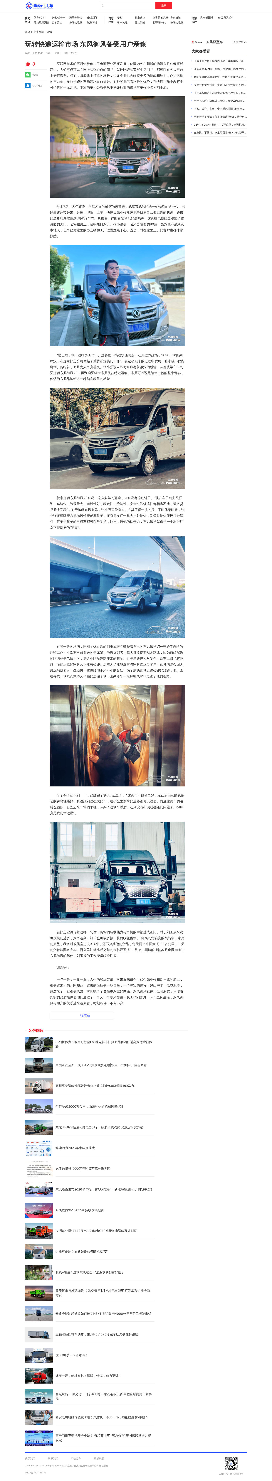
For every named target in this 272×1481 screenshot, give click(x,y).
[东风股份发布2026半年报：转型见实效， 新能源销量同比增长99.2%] (39, 1189)
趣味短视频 (75, 22)
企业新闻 (92, 17)
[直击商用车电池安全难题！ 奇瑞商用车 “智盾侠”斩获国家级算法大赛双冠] (39, 1438)
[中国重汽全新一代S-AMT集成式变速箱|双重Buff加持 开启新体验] (39, 1065)
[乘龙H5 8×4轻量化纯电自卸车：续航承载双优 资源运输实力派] (39, 1127)
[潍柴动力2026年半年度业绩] (39, 1148)
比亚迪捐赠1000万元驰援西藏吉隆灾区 (83, 1169)
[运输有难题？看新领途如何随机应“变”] (39, 1251)
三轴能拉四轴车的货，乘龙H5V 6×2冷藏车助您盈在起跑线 (97, 1334)
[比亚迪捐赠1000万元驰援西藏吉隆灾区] (39, 1168)
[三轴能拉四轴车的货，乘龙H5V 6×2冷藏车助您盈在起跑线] (39, 1334)
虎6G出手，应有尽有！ (72, 1355)
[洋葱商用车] (39, 5)
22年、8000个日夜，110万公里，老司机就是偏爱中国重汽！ (229, 124)
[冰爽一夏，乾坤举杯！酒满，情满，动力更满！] (39, 1376)
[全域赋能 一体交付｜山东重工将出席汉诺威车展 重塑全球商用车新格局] (39, 1396)
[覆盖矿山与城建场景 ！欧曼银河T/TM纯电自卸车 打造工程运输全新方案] (39, 1293)
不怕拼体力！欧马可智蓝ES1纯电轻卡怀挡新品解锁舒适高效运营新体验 (104, 1044)
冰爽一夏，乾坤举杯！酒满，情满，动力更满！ (89, 1376)
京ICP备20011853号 (35, 1472)
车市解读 (175, 17)
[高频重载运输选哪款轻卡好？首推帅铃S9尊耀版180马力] (39, 1086)
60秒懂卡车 (58, 17)
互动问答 (140, 22)
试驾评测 (92, 22)
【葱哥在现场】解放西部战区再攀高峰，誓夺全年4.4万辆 (227, 61)
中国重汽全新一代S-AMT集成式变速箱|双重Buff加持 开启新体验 (101, 1065)
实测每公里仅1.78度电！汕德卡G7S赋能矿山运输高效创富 (96, 1231)
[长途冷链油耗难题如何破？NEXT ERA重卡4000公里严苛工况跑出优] (39, 1313)
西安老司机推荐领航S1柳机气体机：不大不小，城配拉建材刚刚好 (101, 1417)
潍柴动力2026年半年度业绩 (75, 1148)
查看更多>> (240, 41)
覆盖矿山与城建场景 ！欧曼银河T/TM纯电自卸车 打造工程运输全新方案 (103, 1293)
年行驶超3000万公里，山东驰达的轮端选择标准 (89, 1106)
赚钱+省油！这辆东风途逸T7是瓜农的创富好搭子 (90, 1272)
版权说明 (99, 1458)
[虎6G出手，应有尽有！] (39, 1355)
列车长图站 (206, 17)
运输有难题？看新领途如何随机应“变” (82, 1251)
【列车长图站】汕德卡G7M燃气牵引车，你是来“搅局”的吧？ (228, 92)
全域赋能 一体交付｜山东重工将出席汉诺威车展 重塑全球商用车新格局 (104, 1396)
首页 (27, 31)
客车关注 (57, 22)
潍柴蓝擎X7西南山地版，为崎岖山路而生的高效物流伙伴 (226, 68)
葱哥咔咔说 (75, 17)
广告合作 (76, 1458)
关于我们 (30, 1458)
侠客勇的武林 (160, 17)
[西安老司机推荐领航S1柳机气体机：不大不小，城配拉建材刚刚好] (39, 1417)
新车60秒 (39, 17)
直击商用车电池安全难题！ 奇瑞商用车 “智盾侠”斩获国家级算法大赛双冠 (103, 1438)
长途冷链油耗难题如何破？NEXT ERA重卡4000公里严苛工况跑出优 (103, 1313)
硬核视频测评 (41, 22)
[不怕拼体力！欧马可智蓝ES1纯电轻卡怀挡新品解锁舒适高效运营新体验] (39, 1044)
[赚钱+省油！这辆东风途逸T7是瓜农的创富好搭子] (39, 1272)
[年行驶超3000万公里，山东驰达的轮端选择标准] (39, 1106)
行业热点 (140, 17)
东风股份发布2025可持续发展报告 (80, 1210)
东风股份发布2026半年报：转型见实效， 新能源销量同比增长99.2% (104, 1189)
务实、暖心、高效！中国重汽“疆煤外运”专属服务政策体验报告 (230, 108)
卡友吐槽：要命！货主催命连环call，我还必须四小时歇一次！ (229, 116)
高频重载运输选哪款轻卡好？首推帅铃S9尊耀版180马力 (95, 1086)
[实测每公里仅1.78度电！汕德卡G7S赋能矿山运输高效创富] (39, 1231)
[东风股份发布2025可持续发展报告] (39, 1210)
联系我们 (53, 1458)
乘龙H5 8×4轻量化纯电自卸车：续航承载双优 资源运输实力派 (99, 1127)
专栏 (119, 17)
